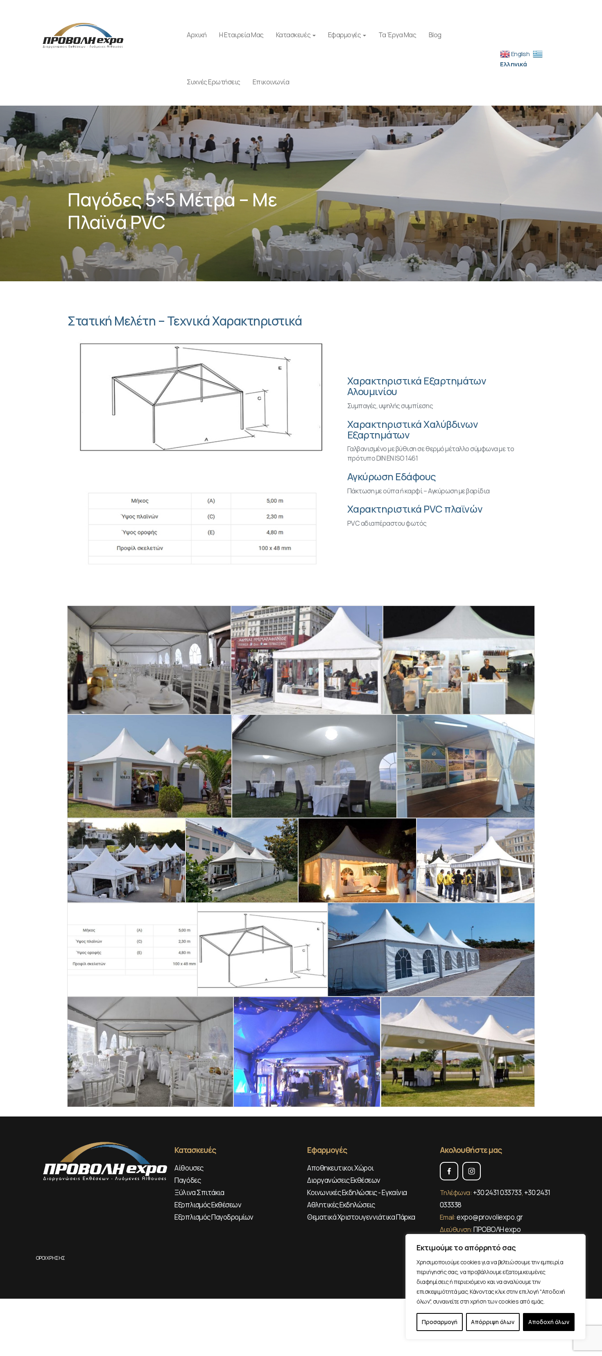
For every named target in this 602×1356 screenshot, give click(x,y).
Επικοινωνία (271, 81)
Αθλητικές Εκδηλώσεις (341, 1204)
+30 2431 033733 (497, 1192)
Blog (435, 34)
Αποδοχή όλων (548, 1322)
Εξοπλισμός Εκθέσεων (207, 1204)
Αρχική (196, 34)
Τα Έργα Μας (397, 34)
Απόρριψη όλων (492, 1322)
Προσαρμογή (439, 1322)
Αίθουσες (188, 1168)
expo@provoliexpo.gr (490, 1217)
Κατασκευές (294, 34)
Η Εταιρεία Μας (241, 34)
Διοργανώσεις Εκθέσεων (343, 1180)
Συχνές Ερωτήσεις (213, 81)
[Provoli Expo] (83, 34)
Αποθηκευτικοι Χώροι (340, 1168)
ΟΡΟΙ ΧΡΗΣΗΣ (50, 1257)
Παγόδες (187, 1180)
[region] (495, 1287)
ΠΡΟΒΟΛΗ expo (497, 1229)
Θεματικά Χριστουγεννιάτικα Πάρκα (361, 1217)
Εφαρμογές (345, 34)
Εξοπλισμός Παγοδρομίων (213, 1217)
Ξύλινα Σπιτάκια (199, 1192)
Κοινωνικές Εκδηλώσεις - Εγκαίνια (357, 1192)
